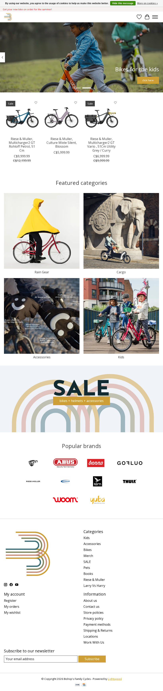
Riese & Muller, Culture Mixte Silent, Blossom (62, 143)
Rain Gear (42, 272)
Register (10, 600)
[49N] (33, 463)
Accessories (41, 357)
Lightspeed (115, 679)
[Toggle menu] (155, 17)
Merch (88, 556)
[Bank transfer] (77, 685)
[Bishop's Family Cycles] (8, 17)
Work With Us (93, 642)
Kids (121, 357)
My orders (11, 606)
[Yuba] (98, 500)
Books (88, 573)
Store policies (93, 612)
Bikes (87, 550)
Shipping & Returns (98, 630)
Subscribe (92, 659)
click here (148, 80)
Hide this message (122, 3)
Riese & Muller (94, 579)
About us (90, 600)
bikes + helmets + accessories (81, 401)
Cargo (121, 272)
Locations (90, 636)
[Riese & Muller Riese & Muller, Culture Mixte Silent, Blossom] (62, 117)
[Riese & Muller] (33, 482)
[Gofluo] (130, 463)
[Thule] (130, 482)
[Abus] (65, 463)
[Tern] (98, 482)
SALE (87, 562)
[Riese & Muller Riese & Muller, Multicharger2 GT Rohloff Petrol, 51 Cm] (22, 117)
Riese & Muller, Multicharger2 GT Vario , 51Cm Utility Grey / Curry (101, 145)
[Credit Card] (84, 685)
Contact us (91, 606)
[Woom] (65, 500)
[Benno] (98, 463)
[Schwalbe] (65, 482)
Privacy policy (93, 618)
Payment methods (97, 624)
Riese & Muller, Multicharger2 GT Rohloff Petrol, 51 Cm (22, 145)
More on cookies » (147, 3)
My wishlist (12, 612)
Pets (86, 568)
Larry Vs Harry (94, 585)
